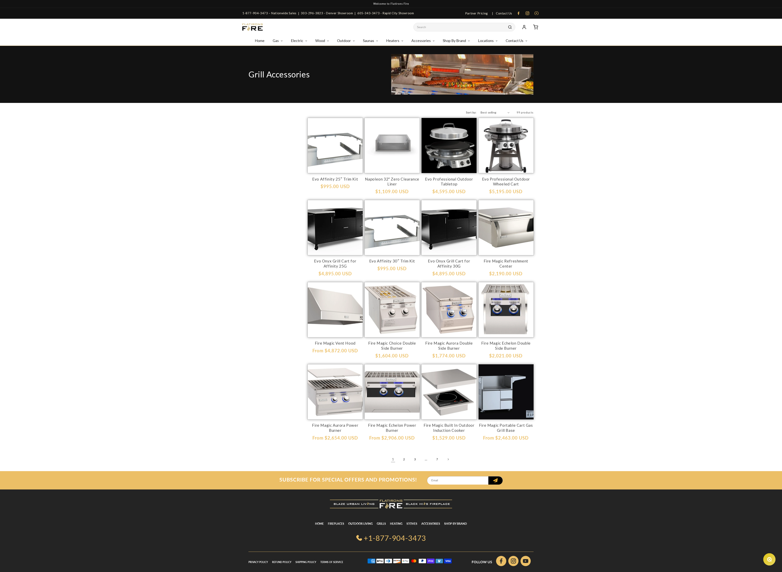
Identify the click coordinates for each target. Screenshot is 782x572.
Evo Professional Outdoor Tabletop (449, 181)
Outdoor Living (360, 523)
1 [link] (393, 459)
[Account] (524, 27)
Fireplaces (336, 523)
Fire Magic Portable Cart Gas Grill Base (506, 428)
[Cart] (536, 27)
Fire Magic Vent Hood (335, 343)
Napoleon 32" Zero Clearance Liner (392, 181)
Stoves (411, 523)
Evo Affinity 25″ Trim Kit (335, 179)
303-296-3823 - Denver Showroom (327, 13)
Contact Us (503, 13)
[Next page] (448, 459)
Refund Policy (281, 562)
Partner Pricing (476, 13)
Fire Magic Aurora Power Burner (335, 428)
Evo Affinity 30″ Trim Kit (392, 261)
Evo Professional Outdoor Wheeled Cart (506, 181)
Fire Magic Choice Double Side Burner (392, 345)
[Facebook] (518, 13)
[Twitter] (526, 562)
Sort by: (471, 112)
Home (319, 523)
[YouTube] (536, 13)
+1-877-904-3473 (395, 537)
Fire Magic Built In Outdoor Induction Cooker (449, 428)
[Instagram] (527, 13)
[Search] (510, 27)
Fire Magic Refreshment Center (506, 263)
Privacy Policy (258, 562)
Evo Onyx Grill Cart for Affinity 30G (449, 263)
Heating (396, 523)
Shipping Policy (305, 562)
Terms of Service (331, 562)
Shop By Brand (455, 523)
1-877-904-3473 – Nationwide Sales (269, 13)
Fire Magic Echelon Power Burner (392, 428)
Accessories (430, 523)
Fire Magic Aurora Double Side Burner (449, 345)
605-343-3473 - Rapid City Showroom (385, 13)
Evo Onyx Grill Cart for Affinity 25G (335, 263)
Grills (381, 523)
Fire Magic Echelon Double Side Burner (506, 345)
